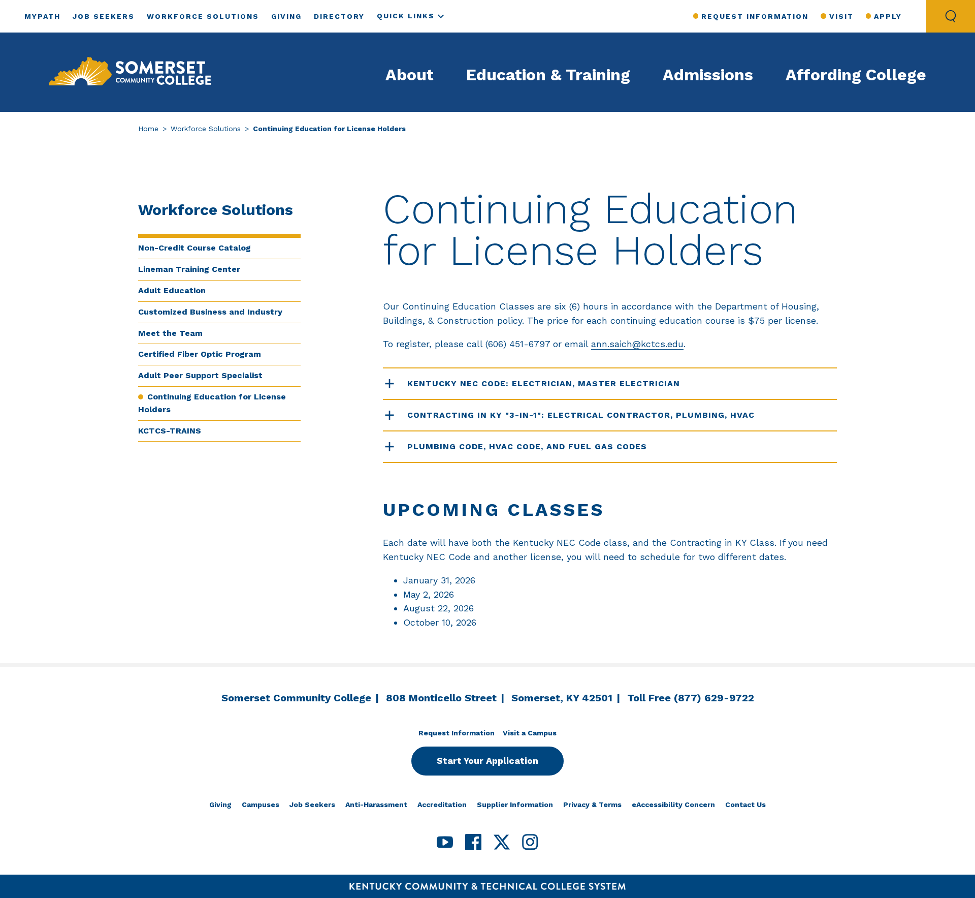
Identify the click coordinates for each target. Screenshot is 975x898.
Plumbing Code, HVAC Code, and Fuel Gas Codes (527, 446)
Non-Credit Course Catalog (194, 248)
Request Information (754, 16)
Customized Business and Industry (210, 312)
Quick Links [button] (406, 16)
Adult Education (172, 290)
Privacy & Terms (592, 804)
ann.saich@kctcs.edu (637, 343)
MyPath (42, 16)
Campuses (260, 804)
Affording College (856, 74)
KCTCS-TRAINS (169, 431)
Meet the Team (170, 333)
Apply (888, 16)
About (409, 74)
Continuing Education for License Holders (212, 403)
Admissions (708, 74)
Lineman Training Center (189, 269)
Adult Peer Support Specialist (200, 375)
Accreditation (442, 804)
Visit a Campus (530, 733)
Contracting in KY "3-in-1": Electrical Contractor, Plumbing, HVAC (581, 415)
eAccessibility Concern (673, 804)
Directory (339, 16)
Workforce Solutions (203, 16)
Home (148, 129)
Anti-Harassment (376, 804)
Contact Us (745, 804)
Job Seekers (104, 16)
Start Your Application (487, 760)
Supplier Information (515, 804)
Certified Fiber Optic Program (199, 354)
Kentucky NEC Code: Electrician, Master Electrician (543, 383)
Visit (841, 16)
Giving (286, 16)
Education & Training (548, 74)
